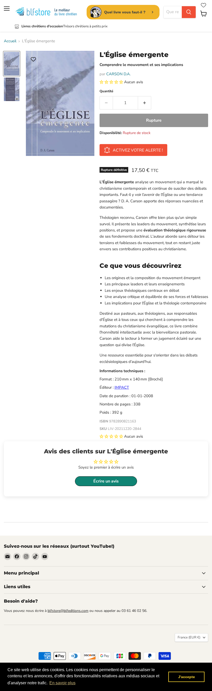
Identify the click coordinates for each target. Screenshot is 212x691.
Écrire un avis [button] (106, 481)
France (189, 637)
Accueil (10, 41)
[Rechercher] (189, 12)
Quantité (106, 91)
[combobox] (173, 12)
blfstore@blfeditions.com (68, 610)
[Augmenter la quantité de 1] (144, 103)
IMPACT (122, 387)
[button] (112, 82)
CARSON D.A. (118, 74)
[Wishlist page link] (203, 5)
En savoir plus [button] (62, 683)
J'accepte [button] (186, 677)
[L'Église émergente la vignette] (11, 63)
